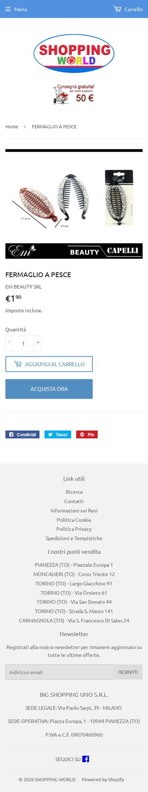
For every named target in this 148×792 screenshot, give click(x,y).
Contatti (74, 501)
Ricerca (74, 491)
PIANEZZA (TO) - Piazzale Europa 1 (74, 564)
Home (11, 126)
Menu (20, 9)
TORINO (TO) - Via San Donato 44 (74, 601)
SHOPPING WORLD (55, 779)
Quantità (15, 329)
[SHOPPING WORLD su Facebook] (85, 759)
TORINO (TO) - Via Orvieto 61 (74, 592)
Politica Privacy (74, 528)
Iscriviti (128, 672)
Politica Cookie (74, 519)
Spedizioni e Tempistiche (74, 538)
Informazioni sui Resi (74, 510)
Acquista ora (49, 388)
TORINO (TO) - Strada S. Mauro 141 (74, 611)
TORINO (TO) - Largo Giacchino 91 (74, 583)
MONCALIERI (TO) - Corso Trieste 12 (74, 574)
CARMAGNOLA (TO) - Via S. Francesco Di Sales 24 (74, 620)
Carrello (133, 9)
